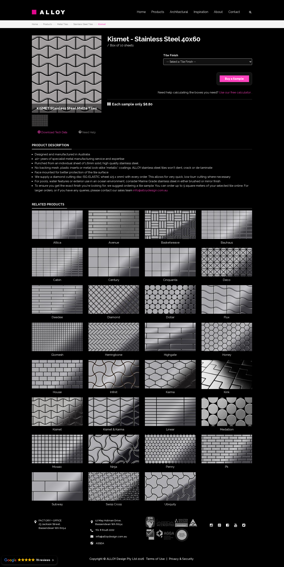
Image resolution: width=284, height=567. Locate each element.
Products (157, 12)
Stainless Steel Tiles (83, 24)
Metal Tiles (62, 24)
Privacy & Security (181, 559)
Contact (234, 12)
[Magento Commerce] (51, 12)
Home (141, 12)
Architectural (179, 12)
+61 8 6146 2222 (104, 530)
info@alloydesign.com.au (150, 190)
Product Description (50, 145)
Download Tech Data (54, 132)
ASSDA (100, 543)
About (218, 12)
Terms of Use (155, 559)
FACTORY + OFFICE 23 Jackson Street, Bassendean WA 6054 (52, 524)
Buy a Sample (234, 78)
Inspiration (201, 12)
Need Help (89, 132)
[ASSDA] (171, 528)
